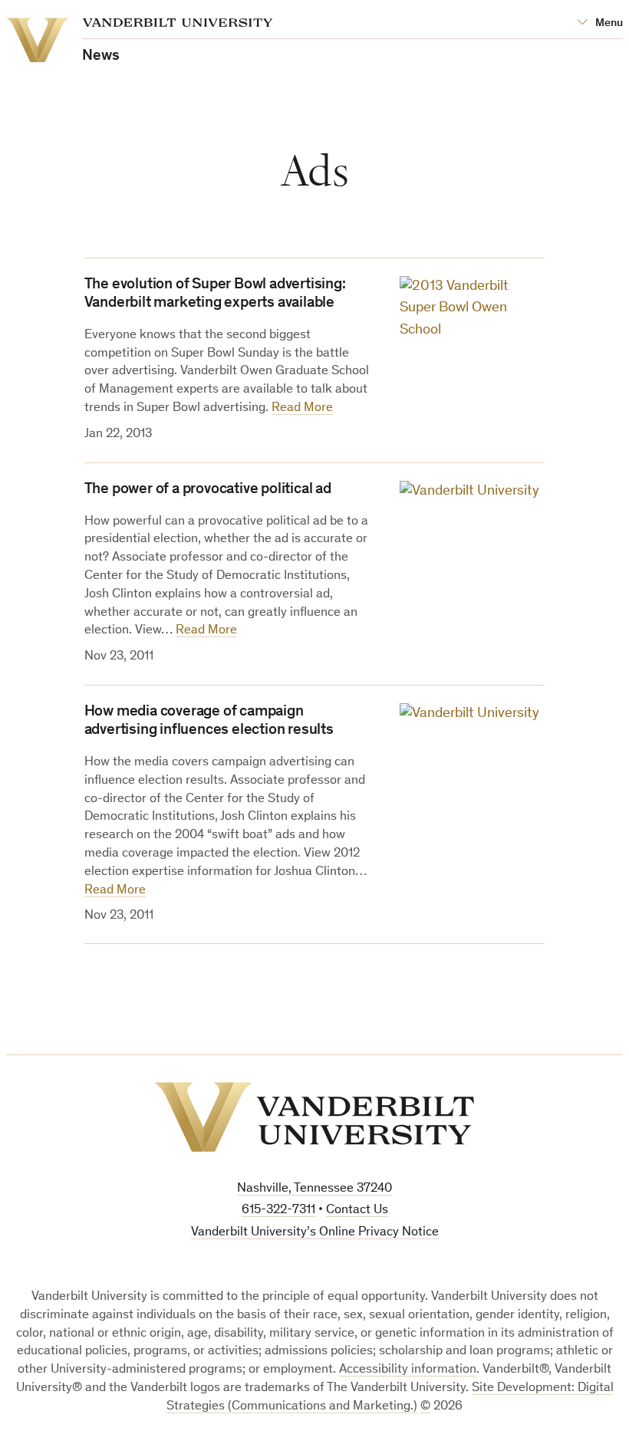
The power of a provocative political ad (207, 490)
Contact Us (357, 1210)
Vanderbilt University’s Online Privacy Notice (315, 1232)
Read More (302, 408)
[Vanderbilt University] (314, 1117)
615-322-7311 (278, 1210)
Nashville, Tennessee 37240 (314, 1189)
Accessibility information (407, 1370)
